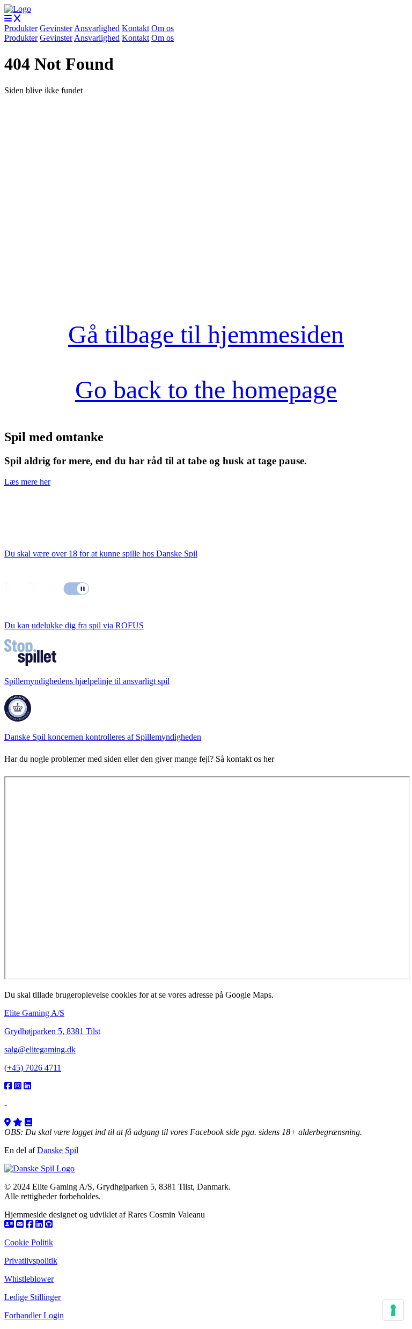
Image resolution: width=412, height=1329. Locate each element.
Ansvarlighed (97, 28)
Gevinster (56, 28)
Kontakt (135, 28)
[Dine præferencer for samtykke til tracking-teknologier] (393, 1310)
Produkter (21, 28)
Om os (162, 28)
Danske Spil (57, 1150)
